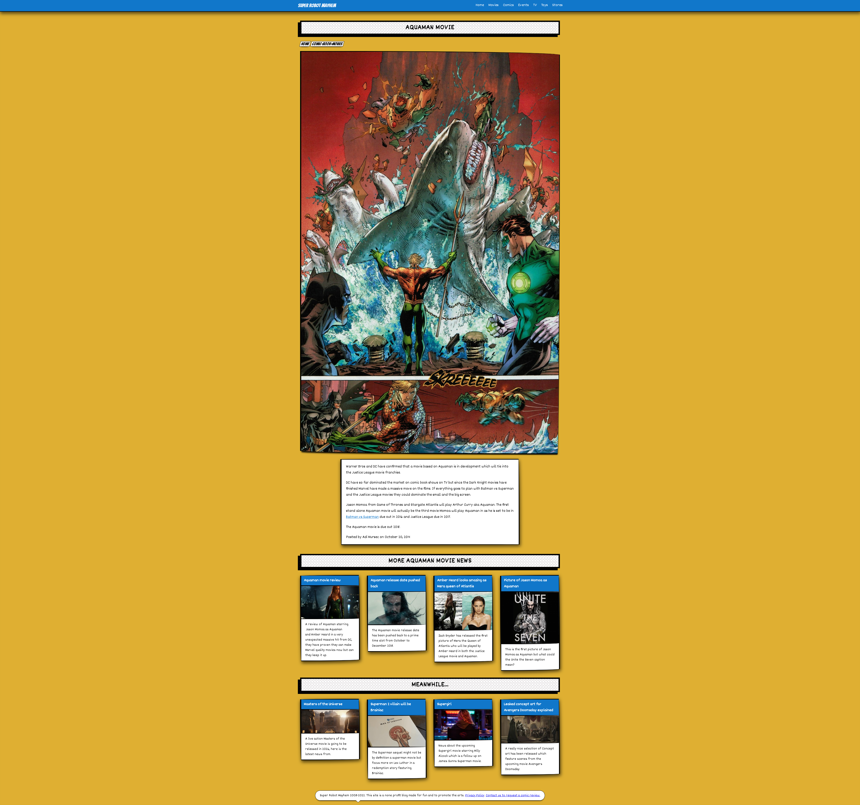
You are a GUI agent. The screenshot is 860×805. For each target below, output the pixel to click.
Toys (544, 5)
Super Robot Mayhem (317, 5)
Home (480, 5)
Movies (493, 5)
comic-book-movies (327, 44)
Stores (557, 5)
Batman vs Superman (362, 517)
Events (523, 5)
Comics (508, 5)
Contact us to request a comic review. (513, 795)
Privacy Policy (474, 795)
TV (535, 5)
